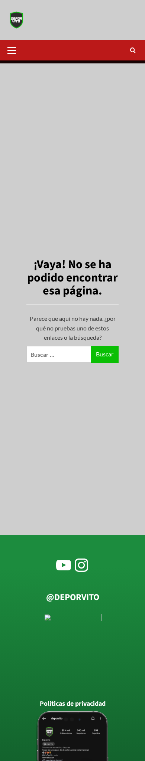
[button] (14, 49)
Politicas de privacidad (73, 704)
